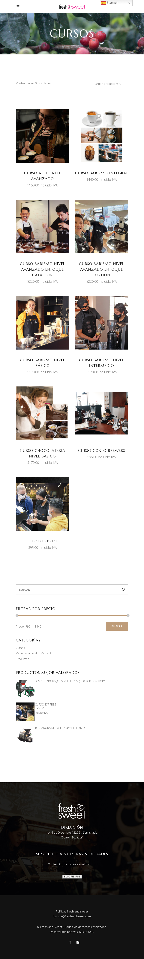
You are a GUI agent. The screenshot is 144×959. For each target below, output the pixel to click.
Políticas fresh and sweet (72, 911)
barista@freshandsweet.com (72, 916)
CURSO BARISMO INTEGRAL (101, 173)
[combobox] (109, 83)
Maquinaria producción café (33, 653)
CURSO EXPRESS (43, 541)
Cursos (20, 648)
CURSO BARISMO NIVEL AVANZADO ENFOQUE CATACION (42, 269)
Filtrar (117, 626)
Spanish (112, 2)
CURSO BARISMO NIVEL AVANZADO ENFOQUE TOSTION (101, 269)
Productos (22, 659)
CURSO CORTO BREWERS (101, 450)
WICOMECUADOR (83, 932)
